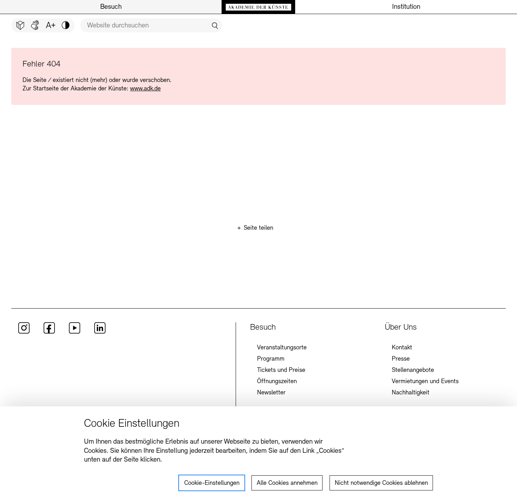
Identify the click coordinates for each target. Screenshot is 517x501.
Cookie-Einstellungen (212, 483)
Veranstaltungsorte (282, 348)
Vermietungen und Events (425, 382)
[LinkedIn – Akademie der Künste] (100, 332)
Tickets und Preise (281, 370)
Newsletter (271, 393)
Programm (271, 359)
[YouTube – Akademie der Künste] (74, 332)
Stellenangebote (413, 370)
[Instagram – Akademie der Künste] (24, 332)
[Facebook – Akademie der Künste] (49, 332)
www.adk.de (145, 89)
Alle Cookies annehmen (287, 483)
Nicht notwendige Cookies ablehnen (381, 483)
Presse (401, 359)
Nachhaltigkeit (410, 393)
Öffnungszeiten (277, 382)
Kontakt (402, 348)
